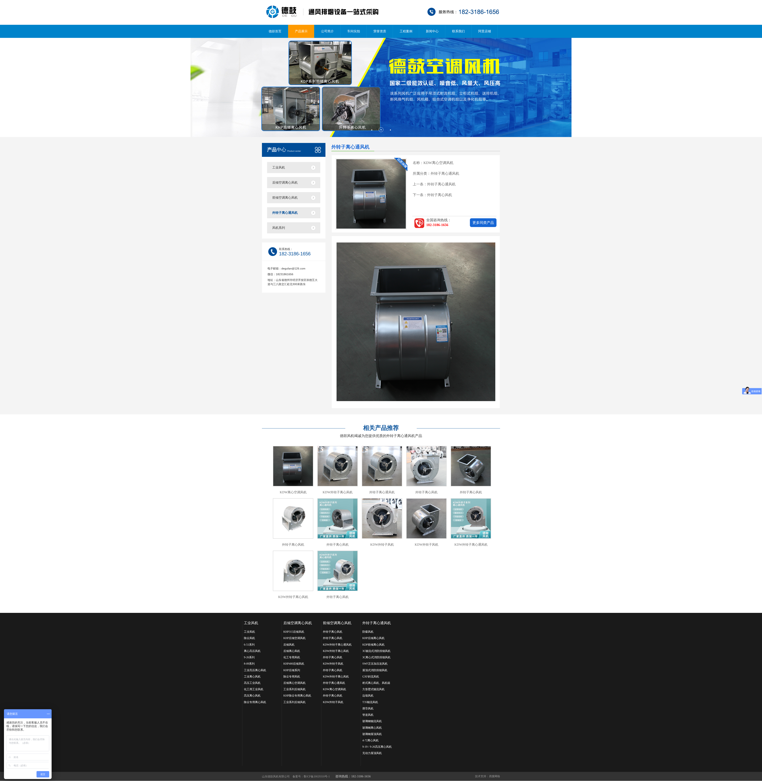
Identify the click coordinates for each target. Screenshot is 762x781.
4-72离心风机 (370, 740)
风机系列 (278, 227)
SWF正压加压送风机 (375, 663)
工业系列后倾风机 (294, 689)
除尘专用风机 (291, 676)
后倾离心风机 (291, 651)
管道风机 (367, 714)
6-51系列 (249, 644)
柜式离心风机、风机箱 (376, 682)
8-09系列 (249, 663)
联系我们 (458, 31)
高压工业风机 (252, 682)
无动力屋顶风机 (372, 753)
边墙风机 (367, 695)
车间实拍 (353, 31)
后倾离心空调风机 (294, 682)
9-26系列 (249, 657)
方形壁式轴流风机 (373, 689)
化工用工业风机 (253, 689)
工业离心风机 (252, 676)
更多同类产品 (483, 223)
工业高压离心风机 (255, 670)
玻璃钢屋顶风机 (372, 734)
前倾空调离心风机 (285, 197)
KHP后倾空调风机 (294, 638)
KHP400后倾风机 (293, 663)
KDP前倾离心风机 (373, 644)
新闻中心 (432, 31)
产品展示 (301, 31)
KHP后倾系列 (291, 670)
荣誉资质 (379, 31)
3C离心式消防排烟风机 (376, 657)
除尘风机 (249, 638)
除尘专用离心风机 (255, 702)
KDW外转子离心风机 (336, 651)
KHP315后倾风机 (293, 631)
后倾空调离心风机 (285, 182)
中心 (284, 149)
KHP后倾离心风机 (373, 638)
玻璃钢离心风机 (372, 727)
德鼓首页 (275, 31)
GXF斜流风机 (370, 676)
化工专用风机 (291, 657)
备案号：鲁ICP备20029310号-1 (311, 776)
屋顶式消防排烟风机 (374, 670)
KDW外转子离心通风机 (337, 644)
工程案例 (406, 31)
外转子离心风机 (439, 195)
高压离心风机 (252, 695)
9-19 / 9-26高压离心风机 (377, 746)
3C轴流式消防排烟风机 (376, 651)
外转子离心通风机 (285, 212)
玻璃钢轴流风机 (372, 721)
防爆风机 (367, 631)
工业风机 (278, 167)
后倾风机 (288, 644)
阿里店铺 (484, 31)
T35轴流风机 (370, 702)
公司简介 (327, 31)
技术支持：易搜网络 (487, 776)
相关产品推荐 (381, 428)
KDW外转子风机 (333, 663)
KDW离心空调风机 (334, 689)
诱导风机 (367, 708)
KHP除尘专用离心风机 (297, 695)
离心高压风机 (252, 651)
